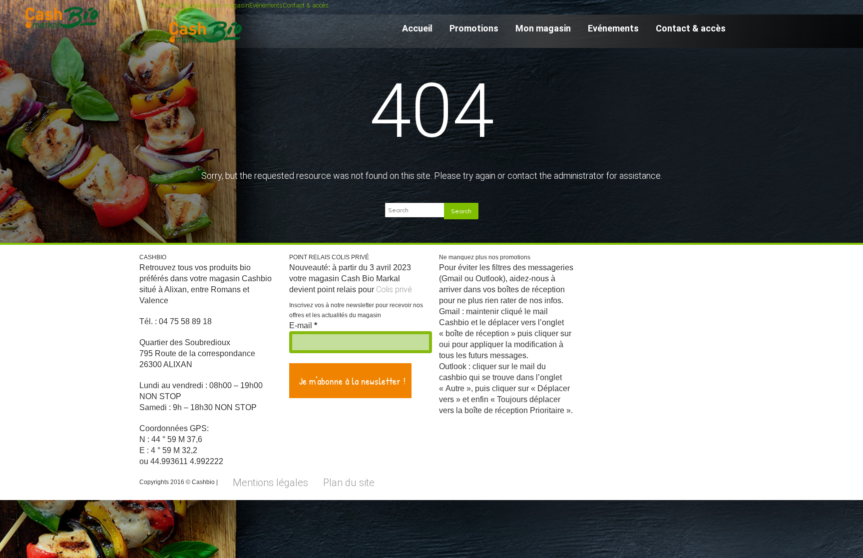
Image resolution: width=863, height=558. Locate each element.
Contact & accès (306, 5)
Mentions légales (270, 483)
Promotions (194, 5)
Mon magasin (229, 5)
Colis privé (394, 289)
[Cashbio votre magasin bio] (207, 47)
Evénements (266, 5)
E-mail (303, 325)
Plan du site (349, 483)
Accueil (168, 5)
